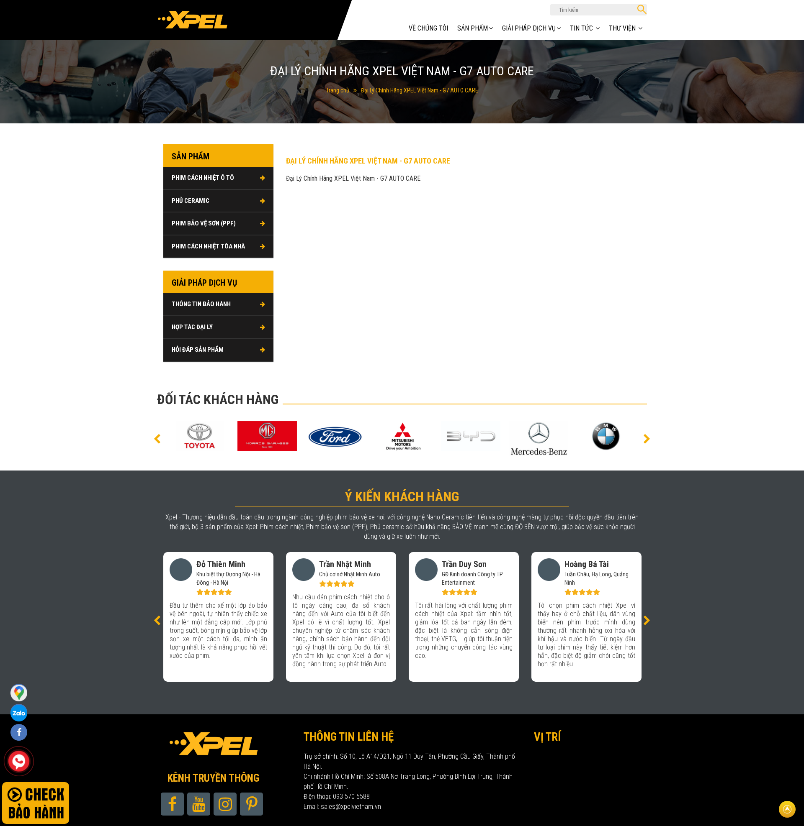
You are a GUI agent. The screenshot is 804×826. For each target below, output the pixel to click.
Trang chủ (337, 90)
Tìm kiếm (642, 9)
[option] (199, 436)
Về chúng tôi (428, 28)
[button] (157, 438)
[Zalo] (18, 692)
